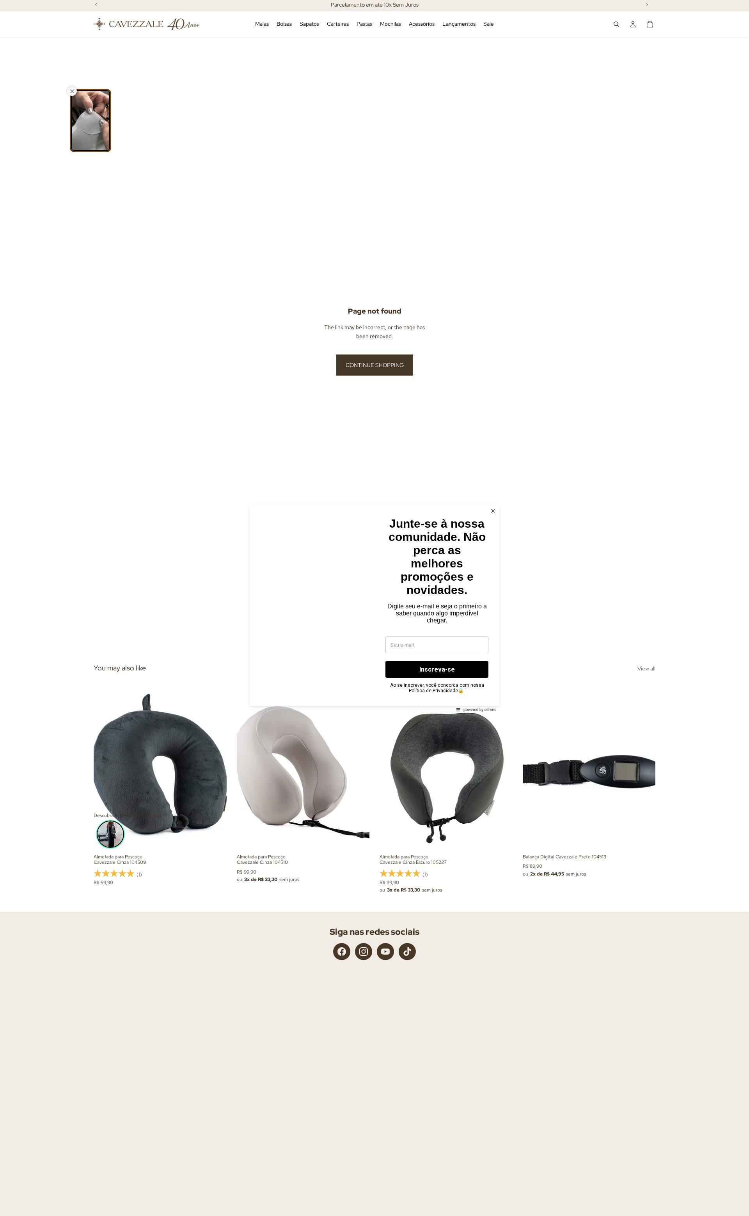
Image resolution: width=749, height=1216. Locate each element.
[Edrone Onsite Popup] (374, 608)
